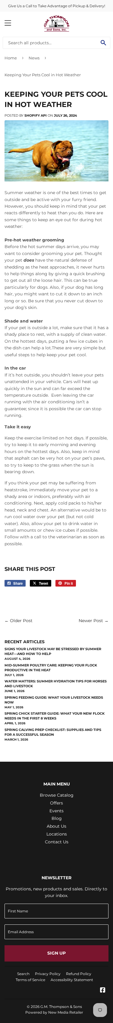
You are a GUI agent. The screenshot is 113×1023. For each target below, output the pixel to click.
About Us (56, 826)
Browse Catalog (57, 795)
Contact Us (56, 842)
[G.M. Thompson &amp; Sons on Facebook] (102, 990)
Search (23, 973)
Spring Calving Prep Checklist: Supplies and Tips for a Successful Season (53, 732)
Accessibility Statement (72, 979)
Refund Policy (78, 973)
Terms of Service (30, 979)
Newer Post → (93, 620)
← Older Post (19, 620)
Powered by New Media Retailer (54, 1012)
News (34, 57)
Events (56, 811)
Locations (56, 834)
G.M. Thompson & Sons (61, 1006)
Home (11, 57)
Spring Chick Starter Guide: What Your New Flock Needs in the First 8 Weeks (55, 715)
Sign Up (56, 953)
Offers (56, 803)
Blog (57, 818)
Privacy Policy (48, 973)
